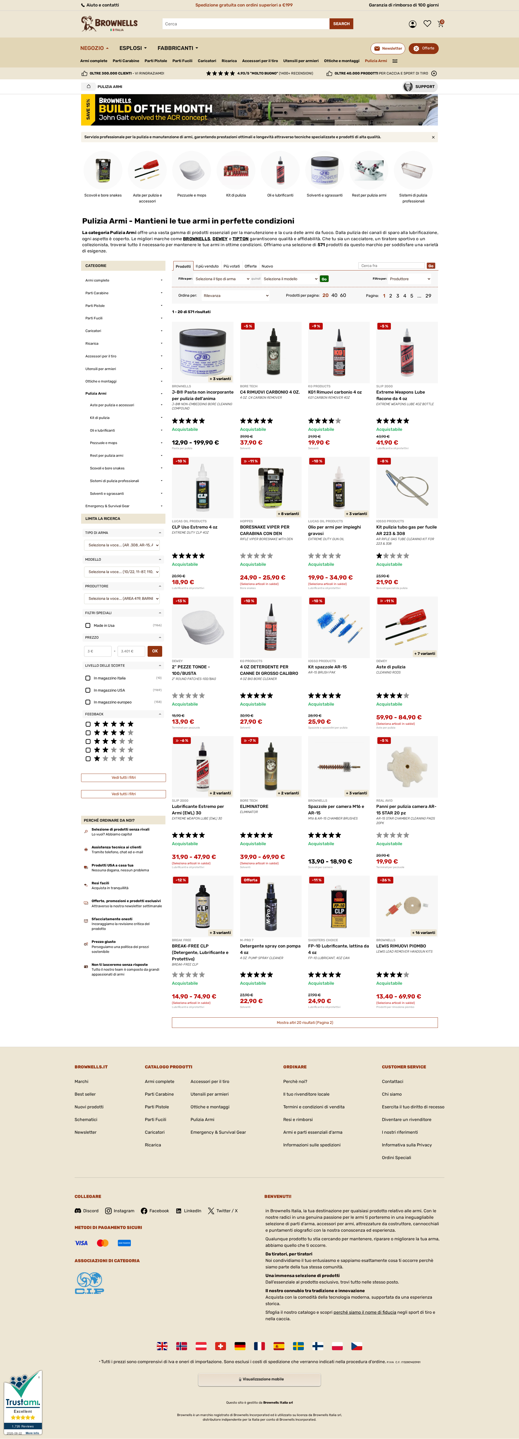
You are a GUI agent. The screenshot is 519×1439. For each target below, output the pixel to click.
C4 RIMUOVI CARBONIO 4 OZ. (270, 392)
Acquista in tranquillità (110, 888)
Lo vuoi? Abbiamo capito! (112, 834)
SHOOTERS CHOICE (323, 940)
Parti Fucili (182, 61)
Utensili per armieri (301, 61)
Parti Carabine (126, 61)
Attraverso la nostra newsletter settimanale (127, 906)
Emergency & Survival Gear (218, 1132)
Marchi (81, 1081)
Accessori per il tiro (260, 61)
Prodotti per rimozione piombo (395, 1007)
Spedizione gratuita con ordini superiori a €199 (244, 5)
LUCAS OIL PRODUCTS (189, 521)
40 (334, 295)
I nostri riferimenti (400, 1132)
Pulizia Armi (376, 61)
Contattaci (392, 1081)
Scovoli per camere (320, 867)
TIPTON (240, 238)
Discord (91, 1210)
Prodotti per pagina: (303, 295)
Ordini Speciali (396, 1157)
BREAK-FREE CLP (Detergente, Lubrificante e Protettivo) (200, 952)
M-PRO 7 (247, 940)
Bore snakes (248, 588)
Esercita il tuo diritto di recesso (413, 1106)
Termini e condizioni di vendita (314, 1106)
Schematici (86, 1119)
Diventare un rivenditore (406, 1119)
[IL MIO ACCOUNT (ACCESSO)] (414, 24)
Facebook (159, 1210)
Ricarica (229, 61)
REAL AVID (384, 801)
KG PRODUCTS (319, 386)
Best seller (85, 1094)
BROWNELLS (196, 238)
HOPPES (246, 521)
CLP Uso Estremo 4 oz (195, 527)
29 (428, 296)
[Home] (87, 87)
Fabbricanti (175, 48)
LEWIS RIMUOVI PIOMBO (401, 946)
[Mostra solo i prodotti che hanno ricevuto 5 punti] (123, 724)
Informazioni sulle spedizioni (312, 1144)
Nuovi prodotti (89, 1106)
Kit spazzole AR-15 (327, 666)
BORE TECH (249, 386)
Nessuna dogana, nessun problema (120, 870)
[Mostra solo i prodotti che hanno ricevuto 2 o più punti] (123, 750)
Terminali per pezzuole (186, 727)
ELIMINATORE (254, 806)
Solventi (245, 448)
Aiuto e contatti (102, 5)
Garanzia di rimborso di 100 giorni (404, 5)
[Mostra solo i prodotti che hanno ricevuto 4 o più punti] (123, 732)
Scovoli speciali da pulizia (392, 588)
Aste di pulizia (390, 666)
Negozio (92, 48)
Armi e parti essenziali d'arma (312, 1132)
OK (155, 651)
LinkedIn (192, 1210)
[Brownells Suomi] (317, 1346)
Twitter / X (227, 1210)
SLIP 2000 (384, 386)
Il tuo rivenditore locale (306, 1094)
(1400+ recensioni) (275, 73)
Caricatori (207, 61)
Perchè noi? (295, 1081)
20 (325, 295)
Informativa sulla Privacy (407, 1144)
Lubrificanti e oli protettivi (392, 448)
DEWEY (220, 238)
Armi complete (93, 61)
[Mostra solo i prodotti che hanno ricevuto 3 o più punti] (123, 741)
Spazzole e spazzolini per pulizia (328, 727)
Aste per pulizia (385, 727)
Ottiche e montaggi (342, 61)
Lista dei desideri (428, 24)
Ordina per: (187, 295)
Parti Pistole (156, 61)
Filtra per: (185, 278)
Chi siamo (392, 1094)
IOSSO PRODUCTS (390, 521)
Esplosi (130, 48)
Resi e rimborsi (298, 1119)
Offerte (428, 48)
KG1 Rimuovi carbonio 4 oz (335, 392)
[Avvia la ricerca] (341, 23)
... (419, 296)
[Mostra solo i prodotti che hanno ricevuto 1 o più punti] (123, 758)
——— (395, 60)
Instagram (124, 1210)
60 (343, 295)
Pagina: (372, 295)
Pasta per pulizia (182, 448)
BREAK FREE (181, 940)
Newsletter (86, 1132)
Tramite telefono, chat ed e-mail (117, 852)
